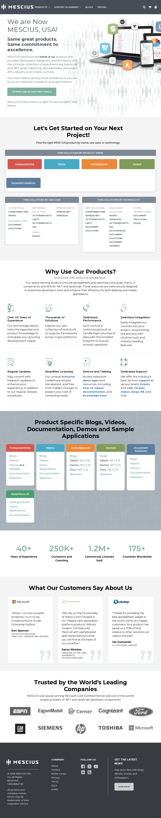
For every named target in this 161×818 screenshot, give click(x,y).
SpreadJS (62, 215)
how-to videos (93, 388)
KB (142, 391)
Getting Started (19, 502)
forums (139, 388)
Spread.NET (63, 211)
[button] (20, 729)
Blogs (13, 455)
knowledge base (95, 395)
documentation (94, 391)
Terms (55, 781)
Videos (13, 460)
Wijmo (61, 164)
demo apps (91, 380)
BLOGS (89, 7)
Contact (55, 770)
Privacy (55, 777)
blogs (135, 391)
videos (125, 391)
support (144, 380)
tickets (145, 384)
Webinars (15, 478)
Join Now (124, 786)
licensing (68, 376)
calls (130, 388)
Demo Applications (47, 467)
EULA (54, 785)
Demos (14, 465)
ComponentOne (24, 164)
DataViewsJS (117, 230)
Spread (137, 164)
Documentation (19, 473)
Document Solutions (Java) (140, 219)
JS (88, 460)
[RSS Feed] (89, 772)
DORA (54, 789)
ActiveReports (99, 164)
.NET (82, 460)
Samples (15, 468)
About (54, 766)
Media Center (59, 773)
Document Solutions (23, 182)
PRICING (101, 7)
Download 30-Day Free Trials (31, 91)
